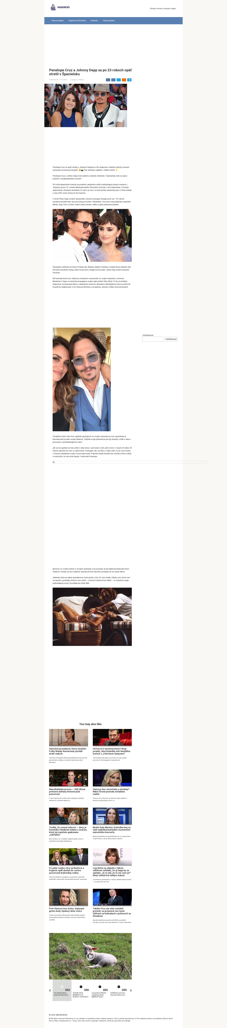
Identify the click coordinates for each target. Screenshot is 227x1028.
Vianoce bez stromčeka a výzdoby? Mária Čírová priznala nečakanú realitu (111, 792)
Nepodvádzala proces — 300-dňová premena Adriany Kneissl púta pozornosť (67, 792)
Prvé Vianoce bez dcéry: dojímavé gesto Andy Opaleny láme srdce (66, 909)
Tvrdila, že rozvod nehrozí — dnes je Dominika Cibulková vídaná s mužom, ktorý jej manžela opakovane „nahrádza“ (68, 831)
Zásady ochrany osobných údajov (163, 8)
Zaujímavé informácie (77, 20)
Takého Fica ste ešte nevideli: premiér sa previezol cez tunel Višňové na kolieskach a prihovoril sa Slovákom (112, 912)
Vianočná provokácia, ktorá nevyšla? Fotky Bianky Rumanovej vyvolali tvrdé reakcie (67, 751)
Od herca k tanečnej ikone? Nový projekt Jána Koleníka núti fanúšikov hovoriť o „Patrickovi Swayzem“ (111, 751)
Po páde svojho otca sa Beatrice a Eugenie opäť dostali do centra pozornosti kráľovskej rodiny (66, 870)
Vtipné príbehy (109, 20)
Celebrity (94, 20)
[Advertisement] (113, 44)
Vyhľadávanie (147, 335)
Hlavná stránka (57, 20)
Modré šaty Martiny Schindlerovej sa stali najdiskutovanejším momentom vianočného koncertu (112, 830)
